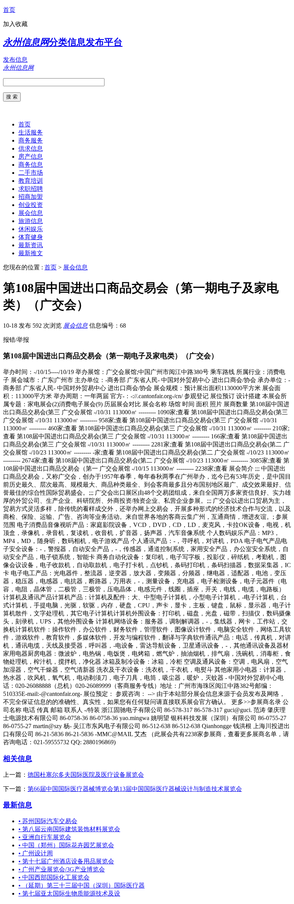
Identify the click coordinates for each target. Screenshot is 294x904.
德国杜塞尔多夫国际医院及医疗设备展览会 (86, 774)
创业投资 (30, 205)
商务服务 (30, 140)
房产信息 (30, 156)
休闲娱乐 (30, 229)
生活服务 (30, 132)
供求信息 (30, 148)
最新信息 (17, 805)
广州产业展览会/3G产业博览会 (61, 869)
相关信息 (17, 759)
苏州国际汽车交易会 (47, 821)
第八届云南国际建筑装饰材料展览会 (69, 829)
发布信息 (15, 59)
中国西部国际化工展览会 (54, 877)
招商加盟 (30, 197)
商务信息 (30, 164)
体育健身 (30, 237)
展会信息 (30, 213)
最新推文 (30, 253)
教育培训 (30, 180)
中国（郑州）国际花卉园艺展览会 (66, 845)
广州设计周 (35, 853)
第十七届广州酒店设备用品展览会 (66, 861)
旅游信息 (30, 221)
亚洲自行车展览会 (44, 837)
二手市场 (30, 172)
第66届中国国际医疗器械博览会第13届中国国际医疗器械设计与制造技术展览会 (135, 789)
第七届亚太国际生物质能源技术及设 (69, 893)
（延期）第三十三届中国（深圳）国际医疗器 (81, 885)
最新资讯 (30, 245)
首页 (9, 10)
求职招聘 (30, 188)
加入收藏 (15, 24)
